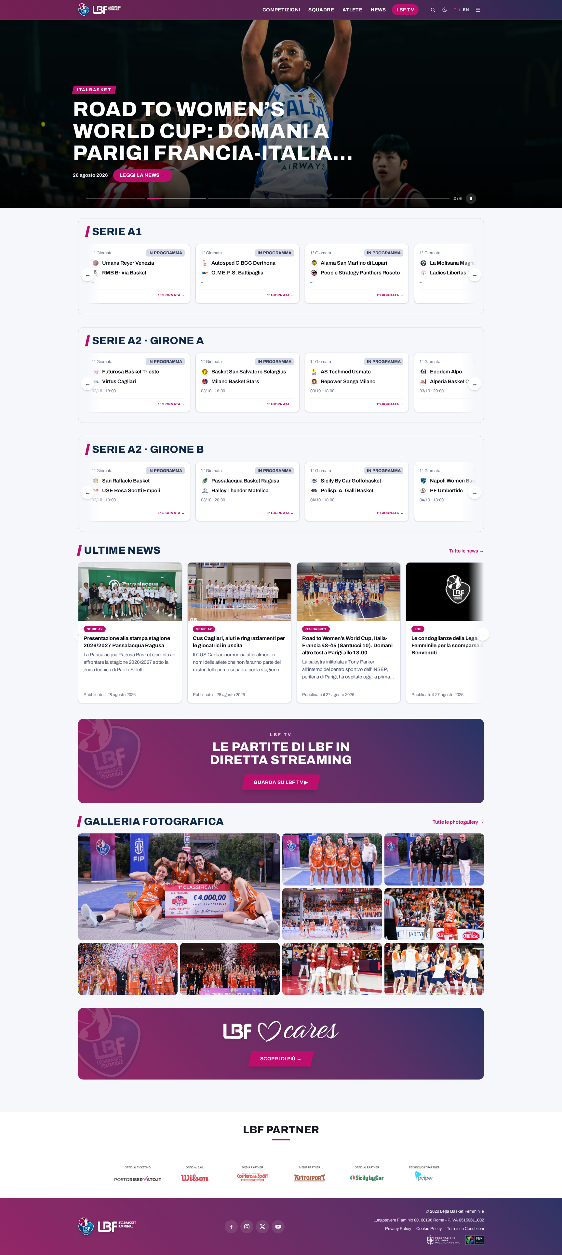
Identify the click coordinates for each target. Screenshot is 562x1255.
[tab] (115, 198)
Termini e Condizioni (465, 1228)
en (466, 9)
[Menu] (478, 10)
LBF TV (405, 9)
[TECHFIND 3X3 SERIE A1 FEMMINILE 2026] (179, 886)
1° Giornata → (171, 295)
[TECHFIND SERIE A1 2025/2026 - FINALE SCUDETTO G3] (332, 914)
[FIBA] (474, 1240)
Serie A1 (117, 231)
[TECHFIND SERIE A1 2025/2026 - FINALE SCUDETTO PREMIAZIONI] (128, 969)
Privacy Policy (398, 1228)
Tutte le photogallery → (458, 822)
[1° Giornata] (138, 273)
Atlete (352, 9)
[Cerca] (433, 10)
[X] (262, 1226)
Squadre (321, 9)
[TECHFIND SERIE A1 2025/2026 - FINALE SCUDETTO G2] (332, 969)
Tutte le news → (466, 550)
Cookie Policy (429, 1228)
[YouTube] (278, 1226)
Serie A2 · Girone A (148, 340)
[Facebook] (231, 1226)
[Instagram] (246, 1226)
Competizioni (281, 9)
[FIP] (443, 1240)
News (378, 9)
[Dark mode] (444, 9)
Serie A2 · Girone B (148, 449)
